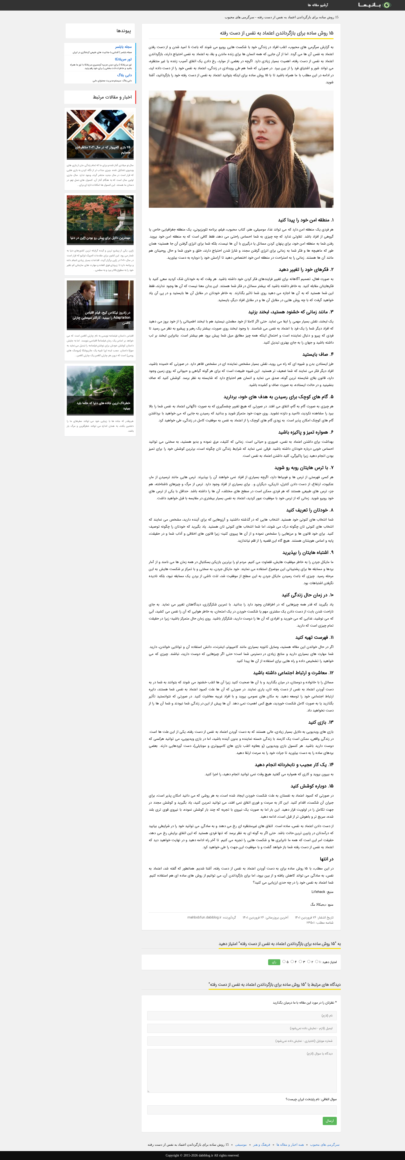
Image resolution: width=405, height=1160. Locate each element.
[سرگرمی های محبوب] (374, 5)
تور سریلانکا (123, 59)
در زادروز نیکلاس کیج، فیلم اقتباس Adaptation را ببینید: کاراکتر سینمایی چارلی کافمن (101, 317)
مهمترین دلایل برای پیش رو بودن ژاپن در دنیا (100, 237)
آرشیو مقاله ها (318, 5)
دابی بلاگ (124, 75)
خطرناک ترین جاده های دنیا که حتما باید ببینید (103, 406)
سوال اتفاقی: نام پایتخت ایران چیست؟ (311, 1099)
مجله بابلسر (123, 47)
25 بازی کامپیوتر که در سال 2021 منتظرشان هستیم (102, 150)
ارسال (330, 1121)
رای (274, 962)
